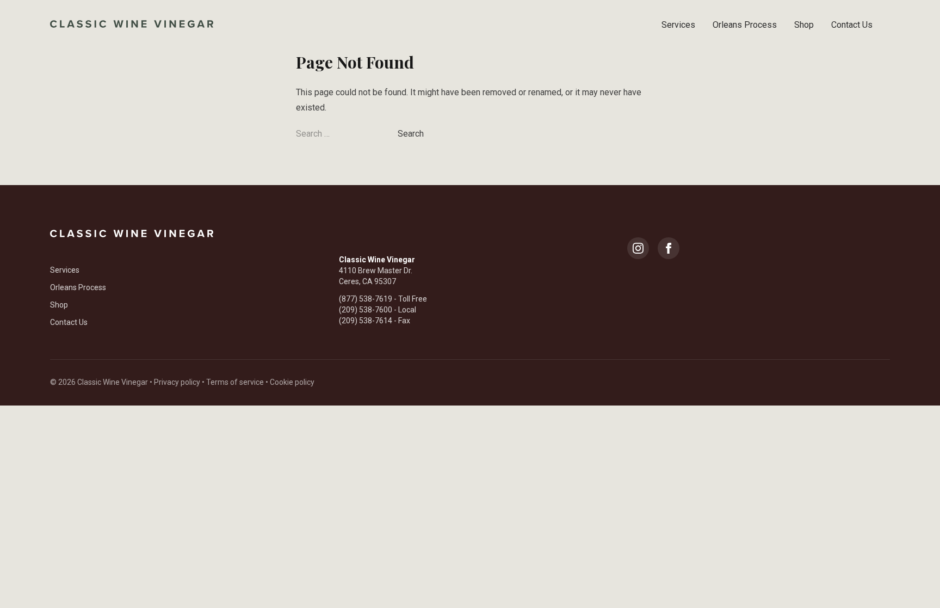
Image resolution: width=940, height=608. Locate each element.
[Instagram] (638, 248)
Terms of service (235, 382)
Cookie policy (292, 382)
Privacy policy (177, 382)
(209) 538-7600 (365, 309)
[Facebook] (668, 248)
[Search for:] (347, 133)
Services (678, 25)
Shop (804, 25)
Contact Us (852, 25)
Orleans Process (745, 25)
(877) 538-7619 (365, 298)
